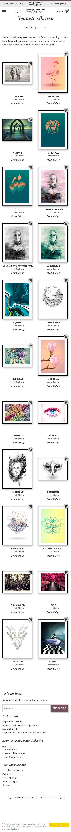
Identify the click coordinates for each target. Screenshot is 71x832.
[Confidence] (53, 299)
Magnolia (53, 378)
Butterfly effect (53, 548)
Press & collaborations (13, 753)
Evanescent (17, 548)
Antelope (17, 661)
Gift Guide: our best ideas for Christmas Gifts (24, 732)
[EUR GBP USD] (60, 11)
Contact (6, 784)
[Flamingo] (53, 73)
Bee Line (53, 661)
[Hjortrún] (17, 469)
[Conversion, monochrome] (17, 243)
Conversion (53, 265)
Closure (17, 152)
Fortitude (53, 491)
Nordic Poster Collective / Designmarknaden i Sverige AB (43, 798)
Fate (53, 605)
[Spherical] (53, 130)
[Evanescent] (17, 526)
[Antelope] (17, 639)
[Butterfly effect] (53, 526)
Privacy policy (9, 777)
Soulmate (17, 96)
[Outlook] (17, 412)
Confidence (53, 322)
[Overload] (17, 356)
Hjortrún (18, 491)
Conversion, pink (53, 209)
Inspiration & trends (12, 721)
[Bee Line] (53, 639)
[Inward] (53, 412)
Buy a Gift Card (9, 729)
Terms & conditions (11, 756)
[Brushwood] (17, 582)
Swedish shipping (11, 781)
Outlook (18, 435)
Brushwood (18, 605)
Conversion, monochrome (18, 265)
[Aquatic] (17, 299)
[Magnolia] (53, 356)
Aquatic (17, 322)
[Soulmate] (17, 73)
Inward (53, 435)
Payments (7, 773)
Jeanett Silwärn (18, 99)
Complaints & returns (12, 770)
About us (6, 745)
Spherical (53, 152)
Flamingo (53, 96)
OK (59, 824)
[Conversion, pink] (53, 186)
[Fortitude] (53, 469)
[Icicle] (17, 186)
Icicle (18, 209)
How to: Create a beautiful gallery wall (21, 725)
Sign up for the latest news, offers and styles (24, 700)
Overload (17, 378)
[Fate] (53, 582)
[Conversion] (53, 243)
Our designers (9, 749)
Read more (15, 829)
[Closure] (17, 130)
